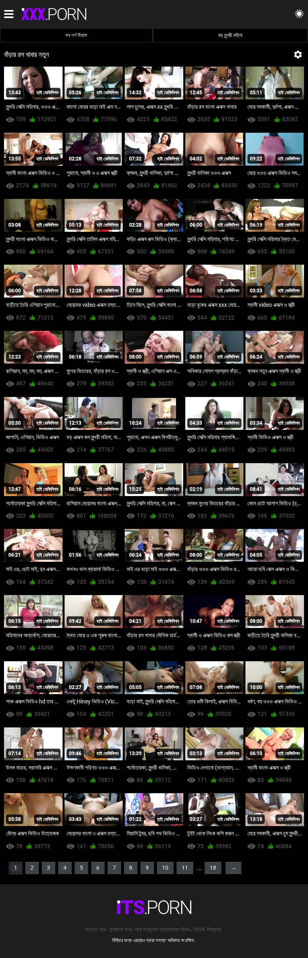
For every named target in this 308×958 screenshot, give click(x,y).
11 (185, 868)
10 (165, 868)
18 (213, 868)
